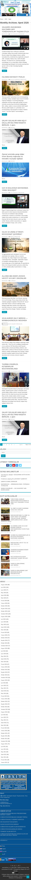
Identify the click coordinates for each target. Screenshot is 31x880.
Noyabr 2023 (4, 672)
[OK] (23, 465)
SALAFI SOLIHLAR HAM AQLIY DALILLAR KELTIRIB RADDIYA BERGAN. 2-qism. (14, 123)
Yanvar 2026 (4, 603)
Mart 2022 (3, 725)
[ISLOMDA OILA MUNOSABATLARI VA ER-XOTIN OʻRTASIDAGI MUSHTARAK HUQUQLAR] (5, 537)
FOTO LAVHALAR (14, 34)
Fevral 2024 (4, 664)
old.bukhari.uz (3, 840)
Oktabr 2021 (4, 738)
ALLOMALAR (12, 280)
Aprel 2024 (3, 659)
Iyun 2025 (3, 621)
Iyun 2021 (3, 749)
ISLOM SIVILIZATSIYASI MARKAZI (9, 824)
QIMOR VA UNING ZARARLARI (9, 481)
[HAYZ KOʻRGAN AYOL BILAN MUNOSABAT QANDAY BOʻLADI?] (5, 559)
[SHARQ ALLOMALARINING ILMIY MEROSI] (5, 566)
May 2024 (3, 656)
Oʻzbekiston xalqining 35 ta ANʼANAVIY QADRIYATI (14, 479)
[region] (15, 10)
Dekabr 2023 (4, 669)
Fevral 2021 (4, 759)
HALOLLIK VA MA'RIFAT (15, 79)
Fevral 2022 (4, 728)
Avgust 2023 (4, 680)
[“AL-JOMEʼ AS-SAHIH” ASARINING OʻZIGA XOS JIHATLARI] (5, 510)
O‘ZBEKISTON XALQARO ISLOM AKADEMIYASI (13, 826)
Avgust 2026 (4, 584)
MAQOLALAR (23, 79)
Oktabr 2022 (4, 706)
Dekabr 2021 (4, 733)
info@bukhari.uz (4, 802)
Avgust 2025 (4, 616)
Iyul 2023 (3, 682)
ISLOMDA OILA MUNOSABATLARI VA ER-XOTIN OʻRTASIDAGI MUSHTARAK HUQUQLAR (20, 536)
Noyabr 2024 (4, 640)
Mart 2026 (3, 598)
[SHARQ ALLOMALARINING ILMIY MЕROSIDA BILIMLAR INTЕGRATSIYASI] (5, 573)
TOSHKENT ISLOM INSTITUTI (8, 831)
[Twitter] (10, 465)
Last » (21, 444)
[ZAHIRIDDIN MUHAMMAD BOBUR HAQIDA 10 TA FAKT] (5, 552)
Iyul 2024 (3, 651)
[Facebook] (7, 465)
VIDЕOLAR (12, 127)
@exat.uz (9, 803)
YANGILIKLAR (21, 34)
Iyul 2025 (3, 619)
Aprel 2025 (3, 627)
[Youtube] (13, 465)
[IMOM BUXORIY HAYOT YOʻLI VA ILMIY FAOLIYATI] (5, 545)
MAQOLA (12, 236)
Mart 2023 (3, 693)
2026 (6, 19)
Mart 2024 (3, 661)
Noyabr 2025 (4, 608)
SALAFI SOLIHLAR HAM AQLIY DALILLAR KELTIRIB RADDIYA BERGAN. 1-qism (14, 414)
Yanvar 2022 (4, 730)
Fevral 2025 (4, 632)
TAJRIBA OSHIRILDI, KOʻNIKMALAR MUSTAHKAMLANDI (10, 366)
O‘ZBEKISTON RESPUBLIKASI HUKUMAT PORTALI (13, 817)
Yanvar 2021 (4, 762)
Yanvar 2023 (4, 698)
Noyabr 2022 (4, 704)
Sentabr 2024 (4, 645)
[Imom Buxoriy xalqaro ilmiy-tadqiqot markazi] (15, 2)
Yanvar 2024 (4, 667)
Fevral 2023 (4, 696)
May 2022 (3, 720)
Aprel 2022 (3, 722)
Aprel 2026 (3, 595)
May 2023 (3, 688)
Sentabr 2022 (4, 709)
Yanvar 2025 (4, 635)
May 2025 (3, 624)
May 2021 (3, 751)
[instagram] (17, 465)
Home (1, 19)
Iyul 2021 (3, 746)
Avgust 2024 (4, 648)
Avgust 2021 (4, 744)
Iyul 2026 (3, 587)
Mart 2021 (3, 757)
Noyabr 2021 (4, 736)
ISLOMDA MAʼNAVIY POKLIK (13, 77)
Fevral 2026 (4, 600)
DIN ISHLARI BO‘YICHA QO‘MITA (9, 822)
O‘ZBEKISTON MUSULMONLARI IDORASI (11, 829)
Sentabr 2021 (4, 741)
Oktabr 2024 (4, 643)
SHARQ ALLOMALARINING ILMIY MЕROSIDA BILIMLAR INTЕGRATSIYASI (19, 572)
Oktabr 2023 (4, 675)
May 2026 (3, 592)
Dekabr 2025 (4, 606)
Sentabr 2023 (4, 677)
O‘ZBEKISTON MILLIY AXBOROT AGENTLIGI (12, 819)
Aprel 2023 (3, 690)
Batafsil (4, 70)
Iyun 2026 (3, 590)
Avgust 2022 (4, 712)
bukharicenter (3, 803)
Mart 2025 (3, 629)
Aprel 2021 (3, 754)
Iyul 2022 (3, 714)
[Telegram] (20, 465)
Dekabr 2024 (4, 637)
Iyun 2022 (3, 717)
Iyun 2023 (3, 685)
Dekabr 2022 (4, 701)
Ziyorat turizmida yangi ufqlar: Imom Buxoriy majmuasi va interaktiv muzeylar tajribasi (13, 156)
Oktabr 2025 (4, 611)
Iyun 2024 (3, 653)
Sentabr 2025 (4, 614)
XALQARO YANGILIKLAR (16, 323)
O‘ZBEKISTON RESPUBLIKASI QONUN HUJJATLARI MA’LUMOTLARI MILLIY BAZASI (14, 834)
